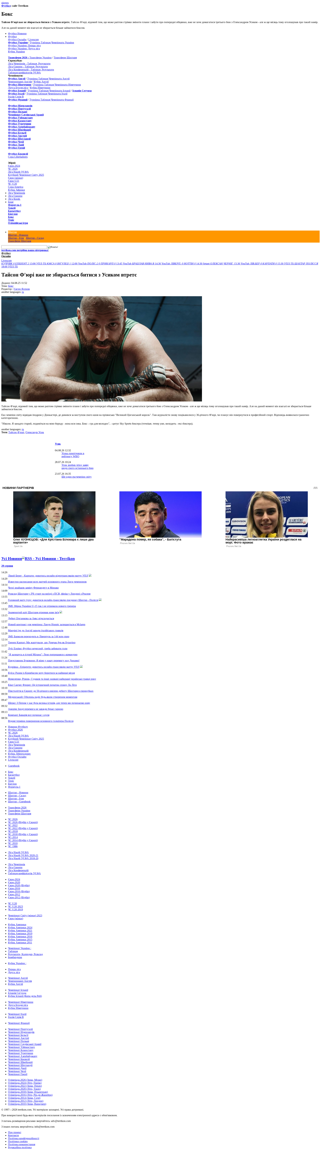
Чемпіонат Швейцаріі (20, 1062)
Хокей (12, 208)
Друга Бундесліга (18, 87)
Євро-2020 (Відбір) (19, 885)
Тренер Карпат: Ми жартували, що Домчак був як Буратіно (41, 642)
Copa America (15, 186)
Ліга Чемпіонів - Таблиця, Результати (29, 63)
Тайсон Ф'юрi (16, 432)
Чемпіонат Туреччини (20, 1053)
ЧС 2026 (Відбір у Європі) (23, 822)
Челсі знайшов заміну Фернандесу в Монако (33, 587)
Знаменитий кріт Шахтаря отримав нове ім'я (33, 612)
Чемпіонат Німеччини (20, 1002)
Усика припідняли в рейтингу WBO (73, 455)
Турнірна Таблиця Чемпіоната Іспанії (49, 90)
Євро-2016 (14, 888)
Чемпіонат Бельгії (18, 1035)
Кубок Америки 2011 (20, 942)
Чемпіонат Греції (17, 1074)
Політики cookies (18, 1141)
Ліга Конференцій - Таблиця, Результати (31, 69)
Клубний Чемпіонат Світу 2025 (26, 174)
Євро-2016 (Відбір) (19, 891)
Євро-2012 (14, 894)
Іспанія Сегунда (17, 993)
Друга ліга (14, 972)
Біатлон (13, 214)
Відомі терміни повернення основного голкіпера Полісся (40, 721)
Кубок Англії (41, 81)
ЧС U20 (12, 183)
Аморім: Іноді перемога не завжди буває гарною (35, 709)
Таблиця (13, 951)
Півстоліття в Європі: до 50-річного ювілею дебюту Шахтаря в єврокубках (50, 691)
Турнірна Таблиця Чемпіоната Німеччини (57, 84)
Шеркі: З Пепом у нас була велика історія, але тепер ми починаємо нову (49, 703)
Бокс (11, 217)
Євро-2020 (14, 882)
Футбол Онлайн (17, 39)
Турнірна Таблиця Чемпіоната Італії (46, 93)
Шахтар (12, 232)
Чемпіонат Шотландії (20, 1065)
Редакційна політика (20, 1147)
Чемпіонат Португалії (20, 1029)
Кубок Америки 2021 (20, 930)
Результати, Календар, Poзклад (25, 954)
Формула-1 (14, 204)
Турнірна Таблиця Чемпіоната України (52, 42)
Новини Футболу (18, 726)
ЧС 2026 (13, 168)
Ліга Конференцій (18, 750)
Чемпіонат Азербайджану (22, 1056)
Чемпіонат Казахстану (20, 1050)
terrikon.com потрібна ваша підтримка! (24, 250)
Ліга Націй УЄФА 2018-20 (23, 858)
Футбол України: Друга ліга (24, 48)
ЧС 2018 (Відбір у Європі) (23, 834)
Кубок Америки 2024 (20, 927)
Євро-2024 (14, 165)
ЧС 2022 (13, 825)
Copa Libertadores (18, 156)
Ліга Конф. (14, 198)
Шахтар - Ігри (16, 238)
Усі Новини (11, 558)
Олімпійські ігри (18, 223)
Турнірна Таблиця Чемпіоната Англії (48, 78)
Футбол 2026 (15, 729)
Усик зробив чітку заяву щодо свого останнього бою (77, 466)
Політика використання (21, 1144)
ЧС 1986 (13, 846)
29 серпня (7, 565)
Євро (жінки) (15, 177)
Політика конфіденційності (23, 1138)
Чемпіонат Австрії (18, 1038)
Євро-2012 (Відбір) (19, 897)
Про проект (14, 1132)
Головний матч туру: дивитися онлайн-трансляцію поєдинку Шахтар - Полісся (53, 600)
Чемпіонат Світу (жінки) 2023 (25, 915)
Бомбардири (15, 957)
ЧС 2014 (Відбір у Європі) (23, 840)
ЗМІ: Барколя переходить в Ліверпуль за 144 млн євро (38, 636)
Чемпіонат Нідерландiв (21, 1032)
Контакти (13, 1135)
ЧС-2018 (13, 831)
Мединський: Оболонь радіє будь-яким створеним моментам (42, 697)
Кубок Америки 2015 (20, 939)
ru (8, 2)
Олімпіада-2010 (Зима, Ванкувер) (27, 1104)
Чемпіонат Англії (18, 978)
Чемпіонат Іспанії (18, 990)
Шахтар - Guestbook (19, 801)
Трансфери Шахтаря (65, 57)
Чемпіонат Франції (19, 1023)
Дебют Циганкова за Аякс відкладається (31, 618)
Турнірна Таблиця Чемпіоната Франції (51, 99)
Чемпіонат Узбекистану (21, 1047)
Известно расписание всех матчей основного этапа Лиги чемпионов (47, 581)
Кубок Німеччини (40, 87)
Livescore (33, 39)
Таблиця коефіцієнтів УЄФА (24, 72)
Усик (58, 443)
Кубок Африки (16, 189)
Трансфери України (40, 57)
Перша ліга (14, 969)
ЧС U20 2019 (15, 909)
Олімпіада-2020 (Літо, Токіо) (24, 1088)
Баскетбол (14, 211)
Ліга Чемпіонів (16, 192)
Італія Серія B (16, 96)
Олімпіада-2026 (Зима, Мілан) (25, 1079)
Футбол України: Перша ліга (24, 45)
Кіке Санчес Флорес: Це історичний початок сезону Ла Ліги (42, 684)
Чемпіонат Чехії (17, 1071)
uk (2, 2)
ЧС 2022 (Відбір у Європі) (23, 828)
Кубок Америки (17, 924)
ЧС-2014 (13, 837)
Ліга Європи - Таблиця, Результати (28, 66)
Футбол (6, 5)
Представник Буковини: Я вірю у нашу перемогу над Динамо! (43, 660)
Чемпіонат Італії (17, 1014)
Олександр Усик (34, 432)
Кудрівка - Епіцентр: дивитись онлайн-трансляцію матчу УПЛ (43, 666)
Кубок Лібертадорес (19, 753)
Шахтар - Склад (35, 238)
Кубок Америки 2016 (20, 936)
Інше (11, 201)
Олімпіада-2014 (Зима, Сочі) (24, 1098)
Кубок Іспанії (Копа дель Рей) (25, 996)
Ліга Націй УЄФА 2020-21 (23, 855)
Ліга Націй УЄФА (18, 171)
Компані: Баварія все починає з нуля (28, 715)
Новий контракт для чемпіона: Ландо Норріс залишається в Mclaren (46, 624)
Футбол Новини (17, 33)
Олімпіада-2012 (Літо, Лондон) (25, 1101)
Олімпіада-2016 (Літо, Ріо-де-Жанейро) (30, 1094)
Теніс (11, 220)
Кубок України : (17, 963)
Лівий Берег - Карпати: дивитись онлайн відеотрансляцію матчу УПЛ (48, 575)
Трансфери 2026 (17, 807)
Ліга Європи (15, 195)
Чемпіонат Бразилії (19, 1059)
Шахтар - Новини (18, 235)
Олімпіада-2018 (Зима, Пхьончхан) (28, 1091)
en (5, 2)
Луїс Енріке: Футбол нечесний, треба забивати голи (37, 648)
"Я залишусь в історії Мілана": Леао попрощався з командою (42, 654)
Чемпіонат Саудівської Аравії (24, 1044)
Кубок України (16, 51)
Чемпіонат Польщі (18, 1041)
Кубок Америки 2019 (20, 933)
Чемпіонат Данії (17, 1068)
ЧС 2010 (13, 843)
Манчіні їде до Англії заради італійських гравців (35, 630)
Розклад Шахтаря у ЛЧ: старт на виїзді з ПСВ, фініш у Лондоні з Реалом (49, 593)
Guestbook (14, 765)
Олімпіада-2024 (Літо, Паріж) (24, 1082)
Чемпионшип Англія (20, 81)
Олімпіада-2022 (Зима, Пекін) (25, 1085)
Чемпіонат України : (19, 948)
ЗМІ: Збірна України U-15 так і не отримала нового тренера (42, 606)
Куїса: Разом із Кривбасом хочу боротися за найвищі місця (41, 672)
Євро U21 (13, 180)
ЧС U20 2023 (15, 906)
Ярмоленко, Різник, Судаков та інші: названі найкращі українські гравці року (52, 678)
